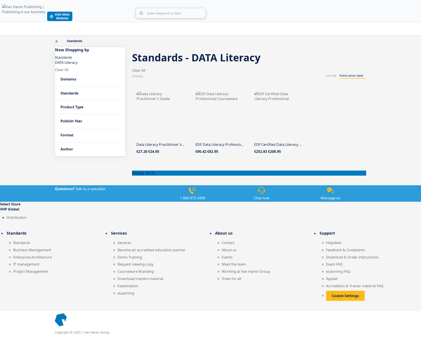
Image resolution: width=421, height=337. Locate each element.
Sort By (331, 75)
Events (227, 257)
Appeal (331, 278)
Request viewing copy (135, 264)
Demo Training (130, 257)
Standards (21, 242)
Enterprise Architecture (32, 257)
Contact (228, 242)
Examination (128, 286)
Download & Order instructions (352, 257)
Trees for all (231, 278)
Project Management (30, 271)
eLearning (126, 293)
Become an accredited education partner (152, 250)
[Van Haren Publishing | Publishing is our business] (24, 12)
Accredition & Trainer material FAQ (355, 286)
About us (229, 250)
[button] (210, 209)
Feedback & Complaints (345, 250)
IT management (26, 264)
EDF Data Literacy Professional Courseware (231, 144)
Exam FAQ (334, 264)
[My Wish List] (405, 12)
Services (124, 242)
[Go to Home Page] (57, 41)
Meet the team (234, 264)
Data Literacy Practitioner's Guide (164, 144)
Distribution (17, 217)
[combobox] (171, 13)
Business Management (32, 250)
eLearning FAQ (338, 271)
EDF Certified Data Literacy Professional (287, 144)
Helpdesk (334, 242)
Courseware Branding (136, 271)
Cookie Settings (345, 295)
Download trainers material (140, 278)
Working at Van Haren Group (246, 271)
